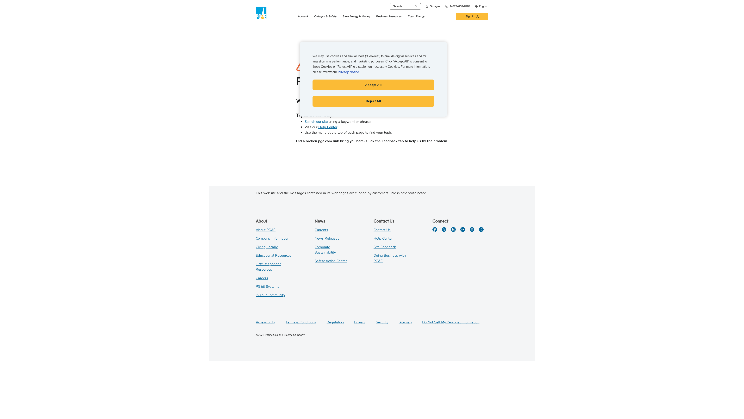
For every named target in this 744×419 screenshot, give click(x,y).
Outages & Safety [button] (325, 16)
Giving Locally (267, 247)
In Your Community (270, 295)
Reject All (373, 101)
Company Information (272, 238)
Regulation (335, 322)
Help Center (327, 127)
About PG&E (266, 230)
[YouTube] (462, 229)
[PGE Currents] (481, 229)
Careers (262, 278)
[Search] (416, 6)
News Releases (327, 238)
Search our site (316, 121)
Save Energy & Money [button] (356, 16)
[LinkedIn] (453, 229)
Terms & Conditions (301, 322)
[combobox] (405, 6)
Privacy (359, 322)
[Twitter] (444, 229)
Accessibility (265, 322)
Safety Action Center (331, 261)
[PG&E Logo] (261, 13)
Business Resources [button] (389, 16)
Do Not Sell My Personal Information (450, 322)
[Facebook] (434, 229)
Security (382, 322)
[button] (432, 6)
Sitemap (405, 322)
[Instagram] (472, 229)
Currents (321, 230)
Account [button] (303, 16)
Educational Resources (273, 255)
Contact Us (382, 230)
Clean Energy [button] (416, 16)
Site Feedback (385, 247)
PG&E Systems (267, 286)
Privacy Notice (348, 72)
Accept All (373, 85)
